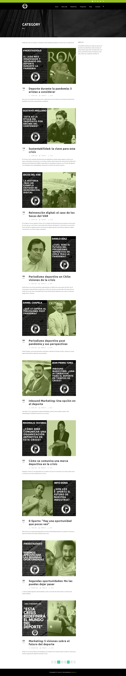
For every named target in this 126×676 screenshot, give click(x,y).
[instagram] (103, 1)
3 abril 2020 (34, 467)
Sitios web (64, 6)
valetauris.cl (73, 672)
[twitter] (100, 1)
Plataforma (73, 6)
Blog (90, 6)
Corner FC (43, 95)
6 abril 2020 (34, 283)
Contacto (97, 6)
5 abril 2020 (34, 407)
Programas (83, 6)
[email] (92, 1)
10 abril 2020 (34, 219)
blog (51, 95)
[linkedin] (97, 1)
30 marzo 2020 (34, 587)
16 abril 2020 (34, 95)
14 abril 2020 (34, 155)
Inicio (56, 6)
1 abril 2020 (34, 527)
